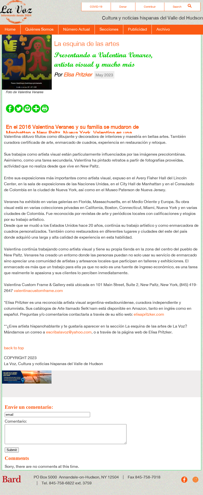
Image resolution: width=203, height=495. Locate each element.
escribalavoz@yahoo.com (69, 332)
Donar (123, 6)
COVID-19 (96, 6)
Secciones (109, 29)
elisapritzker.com (149, 314)
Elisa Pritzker (78, 74)
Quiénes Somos (39, 29)
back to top (14, 347)
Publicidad (137, 29)
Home (10, 29)
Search (177, 6)
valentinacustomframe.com (38, 290)
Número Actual (76, 29)
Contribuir (150, 6)
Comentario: (16, 421)
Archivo (163, 29)
